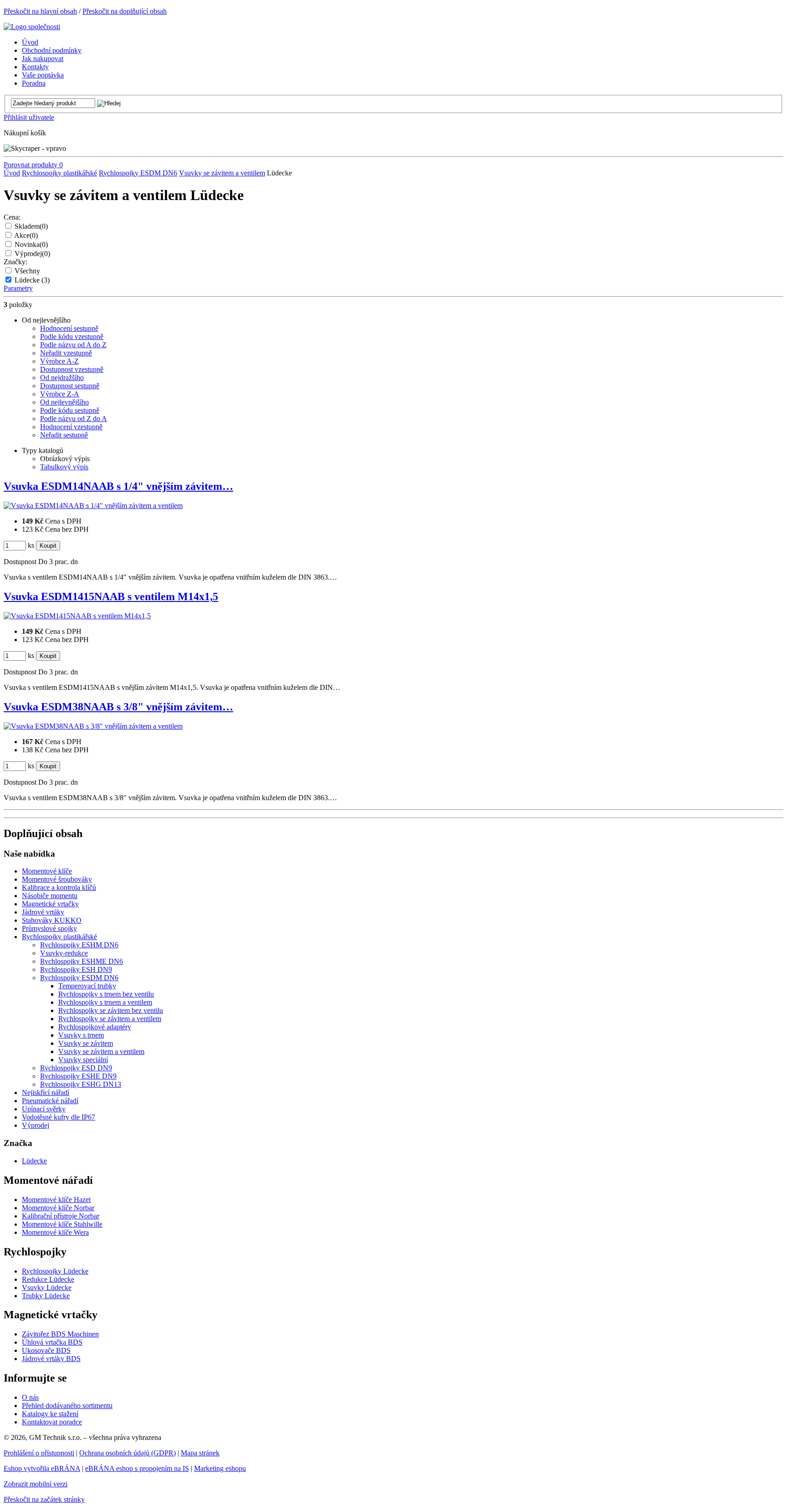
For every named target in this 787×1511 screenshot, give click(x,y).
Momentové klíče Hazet (56, 1199)
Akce (26, 235)
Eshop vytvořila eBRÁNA (42, 1468)
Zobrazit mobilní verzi (35, 1484)
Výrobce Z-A (59, 394)
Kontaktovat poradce (52, 1422)
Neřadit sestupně (64, 435)
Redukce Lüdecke (48, 1279)
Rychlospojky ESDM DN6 (138, 173)
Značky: (15, 262)
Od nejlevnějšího (64, 402)
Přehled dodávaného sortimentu (67, 1405)
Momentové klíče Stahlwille (62, 1224)
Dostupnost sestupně (69, 386)
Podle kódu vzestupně (71, 336)
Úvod (12, 173)
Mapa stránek (200, 1453)
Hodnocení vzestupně (71, 427)
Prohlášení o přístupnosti (39, 1453)
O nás (30, 1397)
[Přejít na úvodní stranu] (32, 27)
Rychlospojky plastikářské (59, 173)
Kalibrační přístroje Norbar (60, 1216)
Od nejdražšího (62, 377)
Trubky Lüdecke (46, 1296)
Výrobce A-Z (59, 361)
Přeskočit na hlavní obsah (40, 11)
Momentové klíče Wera (55, 1232)
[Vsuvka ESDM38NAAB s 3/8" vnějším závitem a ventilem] (93, 726)
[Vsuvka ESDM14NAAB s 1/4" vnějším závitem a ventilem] (93, 505)
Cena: (12, 217)
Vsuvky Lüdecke (47, 1287)
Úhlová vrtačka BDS (52, 1342)
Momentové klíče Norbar (58, 1208)
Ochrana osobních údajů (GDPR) (127, 1453)
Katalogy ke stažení (50, 1414)
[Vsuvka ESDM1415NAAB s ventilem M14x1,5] (77, 616)
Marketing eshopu (220, 1468)
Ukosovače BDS (46, 1350)
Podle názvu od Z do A (73, 418)
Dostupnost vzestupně (71, 369)
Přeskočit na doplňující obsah (124, 11)
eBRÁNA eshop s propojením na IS (137, 1468)
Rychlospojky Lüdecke (55, 1271)
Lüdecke (32, 280)
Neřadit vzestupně (66, 353)
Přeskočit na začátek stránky (44, 1499)
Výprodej (32, 253)
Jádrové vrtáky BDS (51, 1358)
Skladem (31, 226)
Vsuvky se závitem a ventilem (222, 173)
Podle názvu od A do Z (73, 345)
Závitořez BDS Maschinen (60, 1334)
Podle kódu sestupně (69, 410)
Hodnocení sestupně (69, 328)
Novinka (31, 244)
